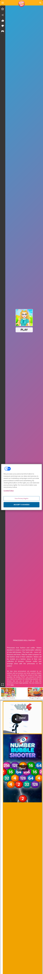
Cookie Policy (9, 490)
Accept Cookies (21, 504)
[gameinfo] (2, 31)
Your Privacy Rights (21, 498)
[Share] (2, 15)
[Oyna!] (22, 733)
